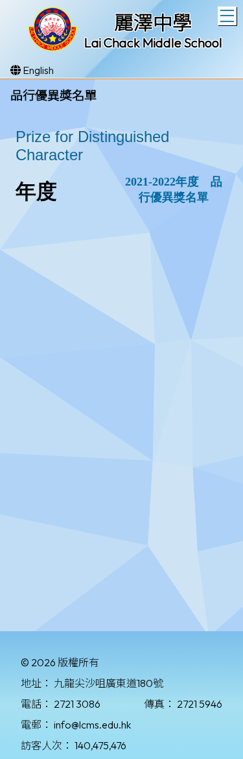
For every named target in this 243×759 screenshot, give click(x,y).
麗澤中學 (153, 22)
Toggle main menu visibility (227, 15)
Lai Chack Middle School (153, 42)
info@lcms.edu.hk (92, 724)
